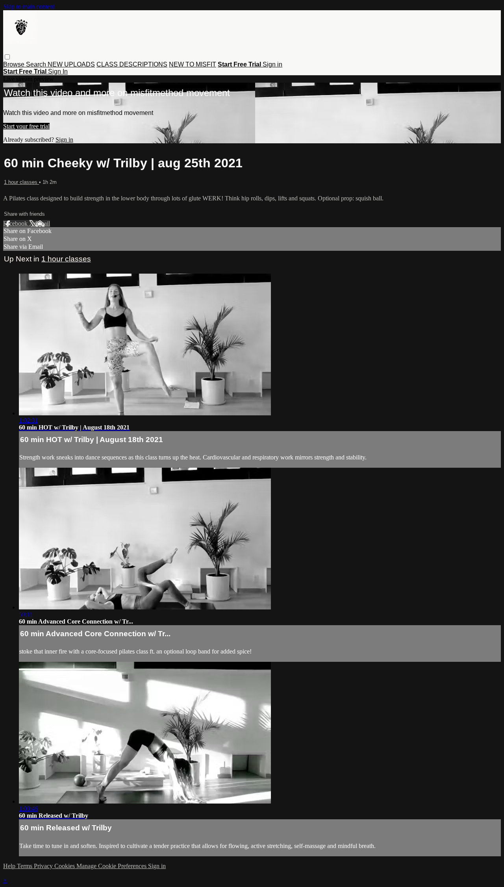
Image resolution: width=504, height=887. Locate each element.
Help (10, 866)
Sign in (272, 64)
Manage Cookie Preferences (112, 866)
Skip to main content (28, 6)
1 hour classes (21, 182)
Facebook (16, 223)
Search (37, 64)
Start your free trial (26, 126)
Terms (25, 866)
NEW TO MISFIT (192, 64)
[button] (7, 56)
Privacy (44, 866)
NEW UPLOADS (71, 64)
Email (42, 223)
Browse (14, 64)
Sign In (58, 71)
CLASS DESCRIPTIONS (131, 64)
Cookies (65, 866)
